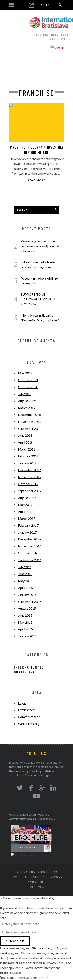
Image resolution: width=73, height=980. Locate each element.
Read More (37, 180)
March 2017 (26, 518)
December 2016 (29, 539)
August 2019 (27, 401)
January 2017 (27, 532)
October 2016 (28, 553)
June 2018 (25, 435)
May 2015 (25, 622)
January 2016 (27, 594)
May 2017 (25, 504)
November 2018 (29, 421)
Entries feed (26, 710)
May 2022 (25, 373)
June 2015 (25, 615)
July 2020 (24, 394)
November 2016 (29, 546)
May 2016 (25, 581)
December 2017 (29, 470)
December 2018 (29, 415)
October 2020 (28, 387)
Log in (22, 703)
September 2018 (29, 428)
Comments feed (29, 717)
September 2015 (29, 601)
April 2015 (25, 629)
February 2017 (28, 525)
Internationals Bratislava (29, 669)
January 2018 (27, 463)
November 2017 (29, 477)
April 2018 (25, 442)
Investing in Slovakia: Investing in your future (36, 149)
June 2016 (25, 574)
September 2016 (29, 560)
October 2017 (28, 484)
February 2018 (28, 456)
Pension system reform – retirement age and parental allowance (40, 246)
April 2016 (25, 588)
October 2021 (28, 380)
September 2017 (29, 491)
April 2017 (25, 511)
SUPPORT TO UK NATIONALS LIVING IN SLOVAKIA (38, 299)
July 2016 (24, 567)
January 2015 (27, 636)
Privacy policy (51, 948)
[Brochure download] (31, 851)
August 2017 (27, 498)
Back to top (35, 887)
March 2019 (26, 408)
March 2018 (26, 449)
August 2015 (27, 608)
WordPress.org (28, 724)
